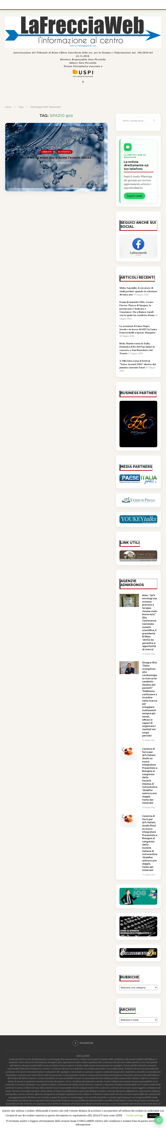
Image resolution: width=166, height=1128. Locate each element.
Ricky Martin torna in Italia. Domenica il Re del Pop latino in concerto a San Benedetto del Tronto (137, 348)
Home (8, 107)
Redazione (46, 162)
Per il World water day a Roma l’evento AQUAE (56, 157)
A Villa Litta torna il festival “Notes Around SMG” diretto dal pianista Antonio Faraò (137, 364)
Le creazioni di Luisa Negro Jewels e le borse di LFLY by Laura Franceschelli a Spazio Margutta (138, 329)
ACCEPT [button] (153, 1115)
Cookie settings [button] (134, 1115)
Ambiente (47, 152)
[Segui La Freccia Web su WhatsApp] (158, 1120)
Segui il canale (134, 195)
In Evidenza (64, 152)
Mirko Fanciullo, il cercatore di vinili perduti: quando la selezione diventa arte (138, 291)
